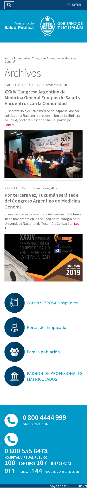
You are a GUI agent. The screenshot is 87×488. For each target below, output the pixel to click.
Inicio (7, 58)
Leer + (9, 124)
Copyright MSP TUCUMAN (67, 486)
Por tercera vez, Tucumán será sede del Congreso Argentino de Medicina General (42, 201)
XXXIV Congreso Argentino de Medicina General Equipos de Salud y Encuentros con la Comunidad (42, 98)
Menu (77, 5)
